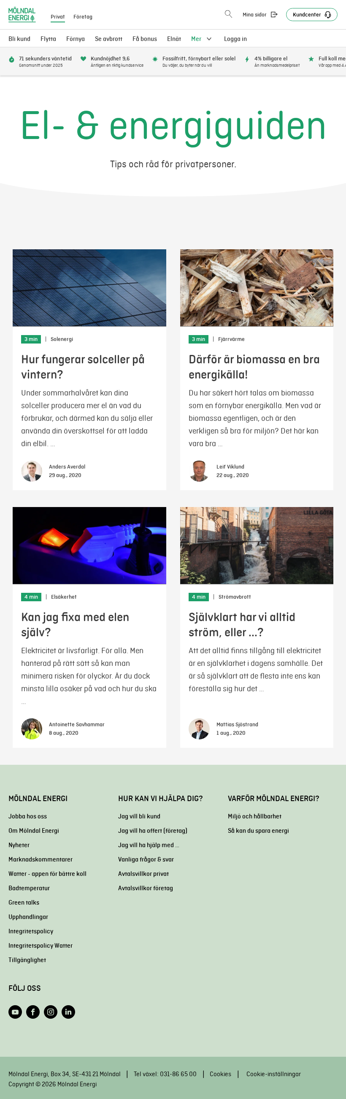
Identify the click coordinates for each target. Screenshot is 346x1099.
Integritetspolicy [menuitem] (30, 931)
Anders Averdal (67, 467)
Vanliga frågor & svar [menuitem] (146, 859)
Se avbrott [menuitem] (108, 39)
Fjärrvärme (231, 339)
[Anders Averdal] (31, 471)
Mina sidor (255, 14)
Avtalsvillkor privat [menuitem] (143, 874)
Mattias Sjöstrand (237, 724)
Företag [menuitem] (82, 17)
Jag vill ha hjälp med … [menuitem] (148, 845)
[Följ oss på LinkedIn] (68, 1012)
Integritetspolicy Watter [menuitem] (40, 945)
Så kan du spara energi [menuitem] (258, 830)
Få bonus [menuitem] (144, 39)
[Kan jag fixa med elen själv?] (89, 545)
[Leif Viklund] (199, 471)
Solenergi (62, 339)
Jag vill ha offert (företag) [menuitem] (152, 830)
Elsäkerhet (64, 597)
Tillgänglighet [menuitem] (27, 960)
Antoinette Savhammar (77, 724)
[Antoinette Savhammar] (31, 728)
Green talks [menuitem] (23, 902)
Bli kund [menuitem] (19, 39)
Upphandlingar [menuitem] (28, 917)
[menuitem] (174, 39)
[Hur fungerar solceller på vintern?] (89, 288)
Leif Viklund (230, 467)
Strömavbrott (235, 597)
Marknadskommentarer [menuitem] (40, 859)
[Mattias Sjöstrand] (199, 728)
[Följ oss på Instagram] (50, 1012)
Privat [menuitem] (58, 17)
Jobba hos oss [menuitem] (27, 816)
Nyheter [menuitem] (19, 845)
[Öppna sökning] (228, 14)
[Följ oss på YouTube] (15, 1012)
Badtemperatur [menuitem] (29, 888)
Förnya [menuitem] (75, 39)
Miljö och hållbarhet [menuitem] (254, 816)
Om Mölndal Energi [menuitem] (33, 830)
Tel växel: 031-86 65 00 (165, 1074)
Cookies (220, 1074)
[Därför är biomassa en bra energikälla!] (257, 288)
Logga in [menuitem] (235, 39)
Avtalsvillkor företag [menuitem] (145, 888)
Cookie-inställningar (273, 1074)
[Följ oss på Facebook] (33, 1012)
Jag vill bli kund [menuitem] (139, 816)
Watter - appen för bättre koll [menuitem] (47, 874)
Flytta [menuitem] (48, 39)
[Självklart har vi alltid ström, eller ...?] (257, 545)
